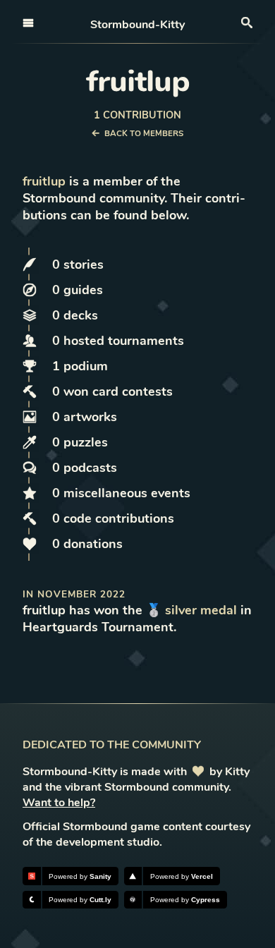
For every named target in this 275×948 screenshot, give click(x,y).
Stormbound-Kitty (137, 24)
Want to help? (59, 802)
